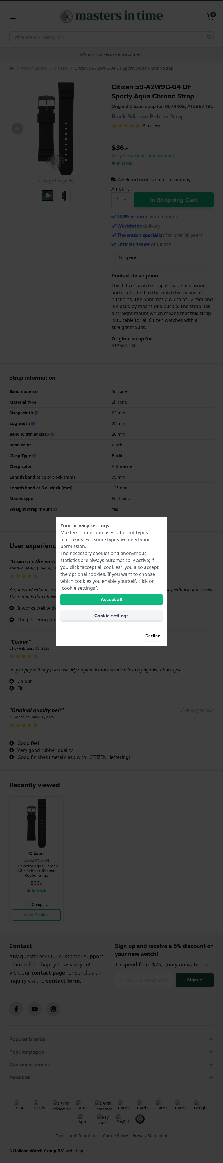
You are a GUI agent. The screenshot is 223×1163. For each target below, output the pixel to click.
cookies (74, 539)
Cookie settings (111, 615)
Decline (152, 636)
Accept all (112, 599)
